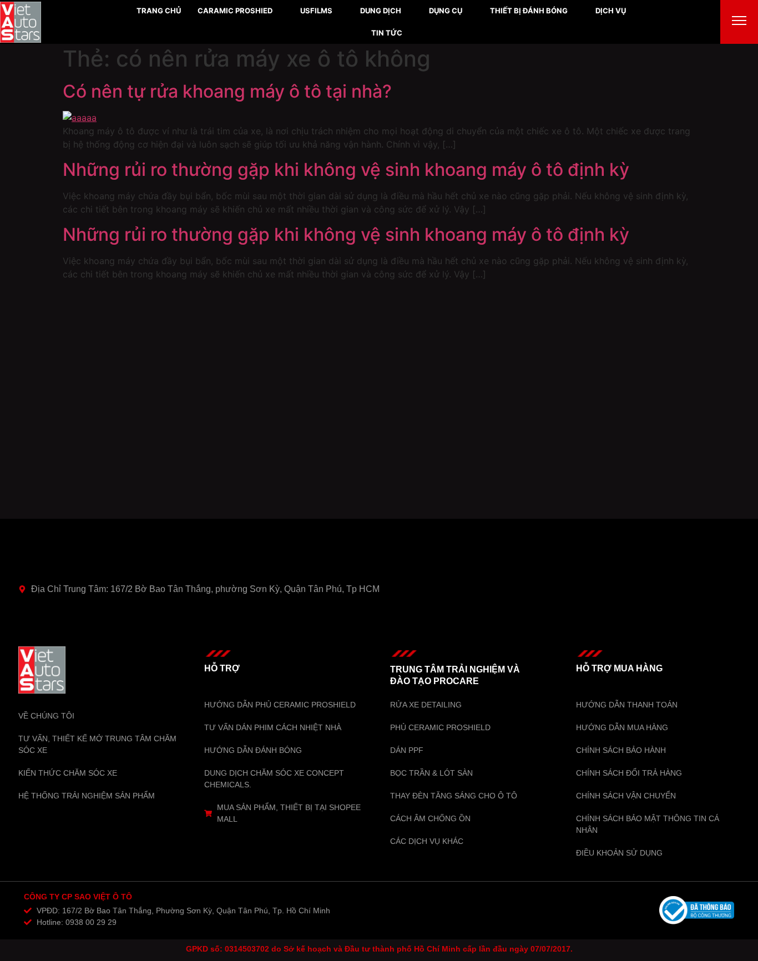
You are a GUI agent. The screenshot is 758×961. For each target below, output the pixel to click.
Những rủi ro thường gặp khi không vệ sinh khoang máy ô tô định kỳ (346, 169)
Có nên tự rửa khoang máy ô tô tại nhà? (227, 91)
